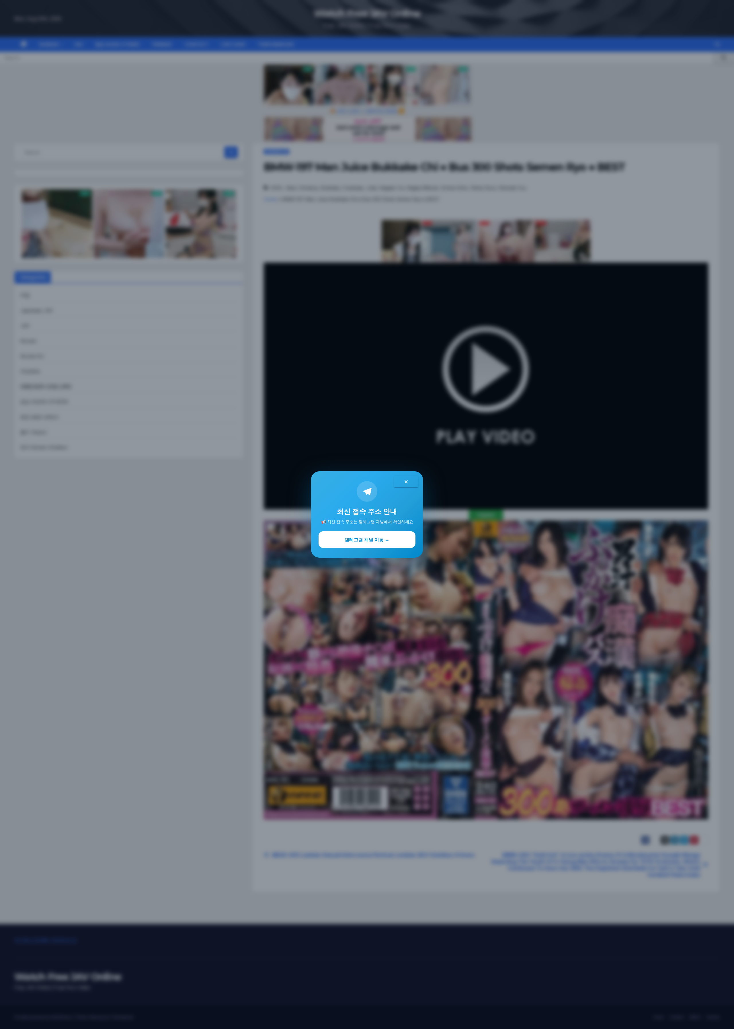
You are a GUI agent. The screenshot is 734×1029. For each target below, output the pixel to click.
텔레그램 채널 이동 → (367, 539)
